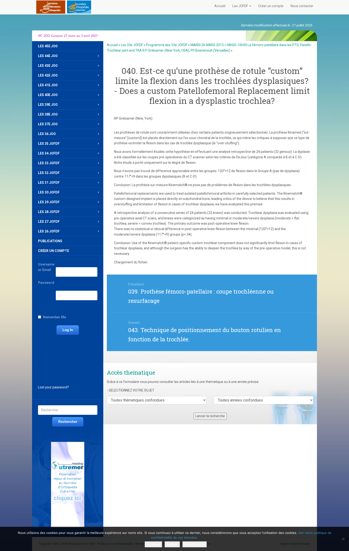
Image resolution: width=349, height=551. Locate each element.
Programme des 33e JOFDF (166, 45)
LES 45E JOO (48, 46)
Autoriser (153, 544)
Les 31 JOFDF (49, 182)
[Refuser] (343, 538)
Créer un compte (270, 6)
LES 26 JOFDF (49, 231)
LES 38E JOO (48, 114)
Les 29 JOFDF (49, 202)
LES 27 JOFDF (49, 221)
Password (46, 283)
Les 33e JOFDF (132, 45)
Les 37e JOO (48, 124)
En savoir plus (194, 544)
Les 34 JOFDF (49, 153)
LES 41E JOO (48, 85)
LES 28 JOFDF (49, 212)
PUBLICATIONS (50, 241)
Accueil (219, 6)
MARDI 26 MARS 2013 (207, 45)
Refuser (172, 544)
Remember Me (54, 317)
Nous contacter (302, 6)
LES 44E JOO (48, 56)
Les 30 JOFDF (49, 192)
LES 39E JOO (48, 104)
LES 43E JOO (48, 66)
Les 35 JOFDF (49, 143)
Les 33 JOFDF (49, 163)
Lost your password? (53, 387)
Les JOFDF (240, 6)
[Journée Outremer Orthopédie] (64, 6)
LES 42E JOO (48, 75)
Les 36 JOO (47, 134)
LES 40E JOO (48, 95)
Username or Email (46, 267)
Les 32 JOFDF (49, 173)
